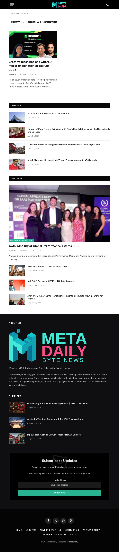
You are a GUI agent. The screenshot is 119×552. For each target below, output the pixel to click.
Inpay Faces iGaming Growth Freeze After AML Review (54, 435)
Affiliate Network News (21, 240)
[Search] (107, 4)
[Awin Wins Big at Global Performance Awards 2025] (59, 213)
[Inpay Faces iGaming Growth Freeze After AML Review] (17, 438)
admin (13, 74)
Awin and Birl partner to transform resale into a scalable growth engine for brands (65, 297)
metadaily (73, 542)
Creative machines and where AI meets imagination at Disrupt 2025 (31, 65)
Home (11, 13)
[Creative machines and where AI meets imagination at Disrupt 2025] (33, 44)
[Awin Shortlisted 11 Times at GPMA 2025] (17, 270)
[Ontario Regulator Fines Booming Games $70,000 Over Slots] (17, 407)
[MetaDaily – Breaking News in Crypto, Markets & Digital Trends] (59, 4)
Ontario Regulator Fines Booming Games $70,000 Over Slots (57, 403)
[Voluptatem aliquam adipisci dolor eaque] (17, 117)
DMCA (73, 534)
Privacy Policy (91, 530)
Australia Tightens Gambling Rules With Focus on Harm (55, 419)
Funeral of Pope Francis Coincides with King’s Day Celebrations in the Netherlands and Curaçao (68, 130)
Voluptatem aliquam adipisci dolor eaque (48, 113)
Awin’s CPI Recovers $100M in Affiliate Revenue (50, 281)
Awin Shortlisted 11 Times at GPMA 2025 (47, 267)
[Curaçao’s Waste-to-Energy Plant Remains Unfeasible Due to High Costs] (17, 148)
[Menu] (12, 4)
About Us (31, 530)
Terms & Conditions (54, 534)
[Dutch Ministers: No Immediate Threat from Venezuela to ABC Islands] (17, 164)
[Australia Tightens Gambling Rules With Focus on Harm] (17, 422)
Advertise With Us (51, 530)
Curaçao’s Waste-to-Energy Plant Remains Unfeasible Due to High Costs (63, 145)
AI (11, 56)
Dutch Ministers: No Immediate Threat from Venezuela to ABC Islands (62, 160)
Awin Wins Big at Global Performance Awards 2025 (44, 246)
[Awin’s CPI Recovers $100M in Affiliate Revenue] (17, 285)
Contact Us (72, 530)
